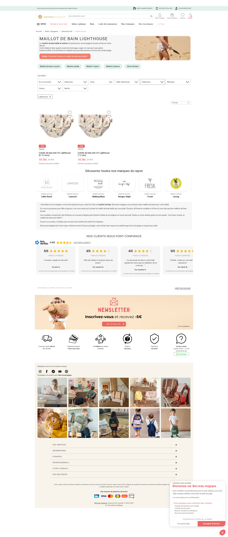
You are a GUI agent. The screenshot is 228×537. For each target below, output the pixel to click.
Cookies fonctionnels (182, 508)
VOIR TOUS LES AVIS (183, 288)
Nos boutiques (146, 24)
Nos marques (128, 24)
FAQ (123, 484)
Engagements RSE (184, 8)
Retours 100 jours (165, 8)
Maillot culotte (73, 66)
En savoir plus (184, 524)
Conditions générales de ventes (109, 487)
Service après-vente (114, 484)
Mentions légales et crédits (165, 484)
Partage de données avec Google (187, 506)
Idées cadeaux (79, 24)
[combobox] (181, 102)
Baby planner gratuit (144, 8)
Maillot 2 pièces (113, 66)
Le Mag (161, 24)
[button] (222, 532)
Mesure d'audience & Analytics (186, 511)
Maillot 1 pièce (92, 66)
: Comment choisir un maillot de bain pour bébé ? (65, 56)
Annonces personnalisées (184, 513)
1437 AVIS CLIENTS (81, 243)
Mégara (120, 505)
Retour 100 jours (69, 484)
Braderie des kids (58, 24)
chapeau (99, 222)
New (92, 24)
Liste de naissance (108, 24)
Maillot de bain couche (50, 66)
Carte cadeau (58, 484)
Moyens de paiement (82, 484)
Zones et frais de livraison (98, 484)
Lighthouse (43, 97)
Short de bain (133, 66)
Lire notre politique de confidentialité (186, 497)
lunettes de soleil (85, 222)
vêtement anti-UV (76, 226)
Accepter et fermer (211, 524)
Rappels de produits (132, 484)
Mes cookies (125, 487)
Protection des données (147, 484)
